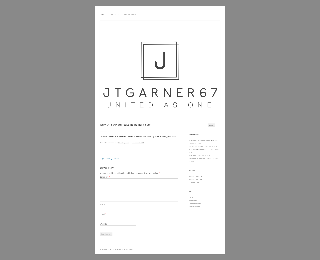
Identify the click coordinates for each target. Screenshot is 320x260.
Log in (191, 197)
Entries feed (193, 200)
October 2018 (194, 182)
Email (103, 214)
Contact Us (114, 15)
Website (103, 224)
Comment (105, 177)
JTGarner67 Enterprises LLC (199, 149)
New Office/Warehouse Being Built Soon (203, 140)
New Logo (192, 155)
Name (103, 204)
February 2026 (194, 176)
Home (102, 15)
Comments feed (195, 203)
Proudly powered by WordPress (122, 249)
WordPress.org (194, 206)
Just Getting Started (109, 158)
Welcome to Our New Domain (200, 158)
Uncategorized (123, 143)
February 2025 (194, 179)
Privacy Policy (130, 15)
